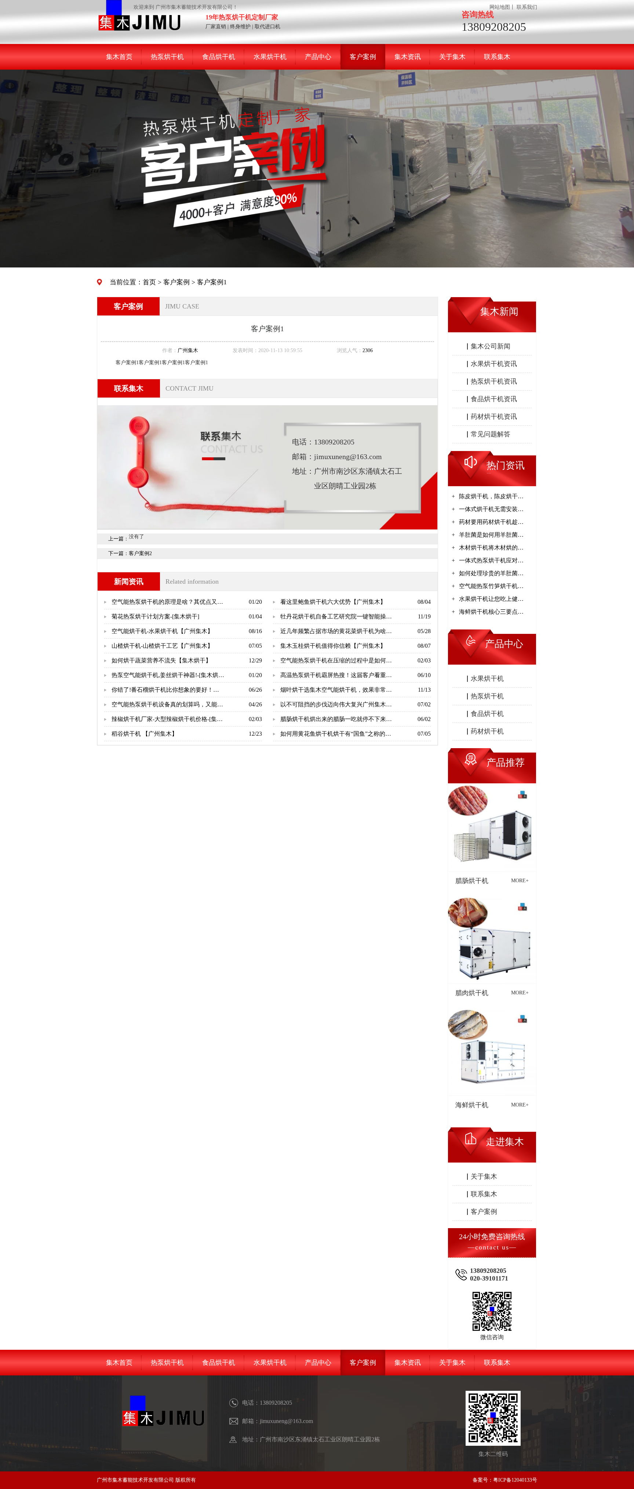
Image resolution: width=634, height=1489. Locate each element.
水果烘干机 (270, 56)
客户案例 (363, 56)
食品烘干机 (218, 56)
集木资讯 (407, 56)
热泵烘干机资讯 (494, 381)
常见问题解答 (490, 434)
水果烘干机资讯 (494, 363)
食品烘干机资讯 (494, 399)
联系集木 (497, 56)
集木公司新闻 (490, 346)
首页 (149, 282)
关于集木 (452, 56)
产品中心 (318, 56)
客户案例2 (140, 553)
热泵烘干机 (167, 56)
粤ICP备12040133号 (515, 1480)
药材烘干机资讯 (494, 416)
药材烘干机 (487, 731)
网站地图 (499, 7)
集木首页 (119, 56)
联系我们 (527, 7)
